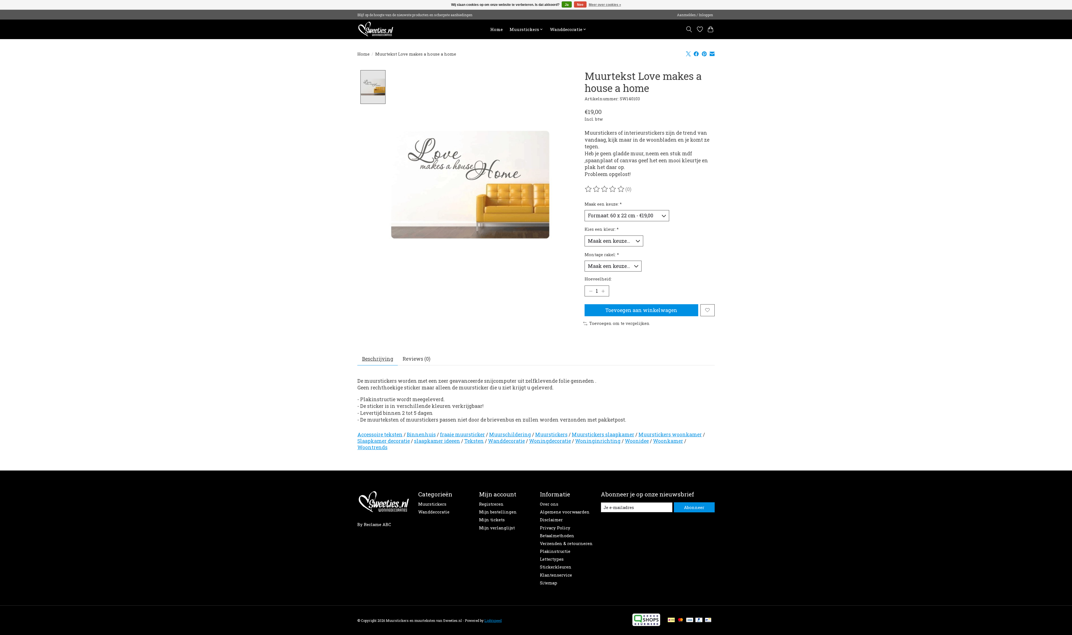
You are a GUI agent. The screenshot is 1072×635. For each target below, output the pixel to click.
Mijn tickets (492, 519)
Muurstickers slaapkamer (603, 434)
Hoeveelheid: (598, 279)
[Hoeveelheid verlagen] (591, 291)
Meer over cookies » (605, 5)
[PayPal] (699, 620)
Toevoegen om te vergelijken (619, 323)
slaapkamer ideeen (437, 441)
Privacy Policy (555, 528)
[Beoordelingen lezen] (605, 189)
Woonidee (637, 441)
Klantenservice (556, 575)
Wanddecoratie (506, 441)
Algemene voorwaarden (565, 512)
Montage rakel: (602, 254)
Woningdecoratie (550, 441)
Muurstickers (551, 434)
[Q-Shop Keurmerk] (646, 624)
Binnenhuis (421, 434)
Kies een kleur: (602, 229)
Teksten (474, 441)
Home (496, 29)
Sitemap (548, 583)
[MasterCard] (680, 620)
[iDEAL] (671, 620)
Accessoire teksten (380, 434)
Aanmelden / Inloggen (695, 15)
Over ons (549, 504)
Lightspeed (493, 620)
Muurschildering (510, 434)
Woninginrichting (598, 441)
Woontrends (372, 447)
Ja (567, 5)
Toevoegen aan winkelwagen (641, 310)
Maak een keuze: (603, 204)
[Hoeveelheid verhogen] (603, 291)
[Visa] (689, 620)
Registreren (491, 504)
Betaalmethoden (557, 535)
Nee (580, 5)
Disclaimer (551, 519)
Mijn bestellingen (498, 512)
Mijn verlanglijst (497, 528)
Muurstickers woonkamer (670, 434)
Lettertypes (552, 559)
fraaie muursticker (462, 434)
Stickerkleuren (555, 567)
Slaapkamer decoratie (383, 441)
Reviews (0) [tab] (416, 359)
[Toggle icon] (689, 29)
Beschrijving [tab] (377, 359)
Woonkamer (668, 441)
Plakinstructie (555, 551)
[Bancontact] (708, 620)
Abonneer (694, 507)
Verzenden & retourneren (566, 543)
